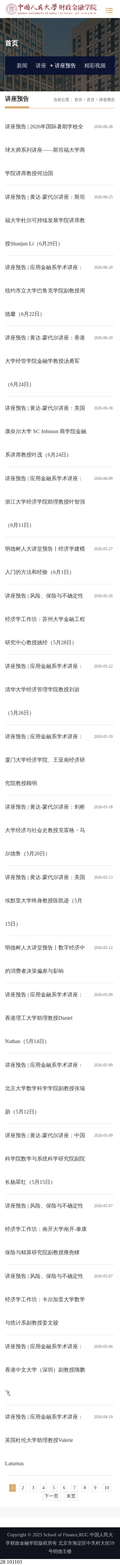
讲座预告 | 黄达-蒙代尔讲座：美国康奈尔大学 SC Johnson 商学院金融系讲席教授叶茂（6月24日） (45, 431)
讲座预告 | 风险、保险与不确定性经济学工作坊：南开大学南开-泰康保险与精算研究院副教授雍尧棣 (46, 1229)
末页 (71, 1496)
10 (106, 1487)
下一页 (51, 1496)
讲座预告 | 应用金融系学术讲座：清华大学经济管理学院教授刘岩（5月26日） (44, 689)
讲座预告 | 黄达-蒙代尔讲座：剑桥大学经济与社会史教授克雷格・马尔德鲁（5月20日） (45, 830)
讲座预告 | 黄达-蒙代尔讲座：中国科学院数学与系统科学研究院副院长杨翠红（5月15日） (45, 1158)
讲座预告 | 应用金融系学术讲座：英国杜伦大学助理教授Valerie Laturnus (44, 1440)
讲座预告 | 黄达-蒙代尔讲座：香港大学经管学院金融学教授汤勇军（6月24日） (45, 361)
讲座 (41, 65)
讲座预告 (65, 65)
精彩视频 (95, 65)
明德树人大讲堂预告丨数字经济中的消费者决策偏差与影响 (45, 959)
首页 (78, 99)
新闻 (22, 65)
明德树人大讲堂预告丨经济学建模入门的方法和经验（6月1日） (45, 560)
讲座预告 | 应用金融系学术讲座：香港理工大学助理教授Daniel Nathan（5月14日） (44, 1018)
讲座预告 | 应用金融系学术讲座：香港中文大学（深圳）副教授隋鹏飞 (45, 1370)
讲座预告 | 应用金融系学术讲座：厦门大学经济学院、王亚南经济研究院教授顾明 (45, 760)
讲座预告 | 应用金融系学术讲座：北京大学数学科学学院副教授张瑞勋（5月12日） (45, 1088)
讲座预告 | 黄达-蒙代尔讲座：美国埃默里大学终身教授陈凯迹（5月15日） (45, 900)
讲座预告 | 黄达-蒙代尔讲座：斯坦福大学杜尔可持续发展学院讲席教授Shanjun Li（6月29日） (45, 220)
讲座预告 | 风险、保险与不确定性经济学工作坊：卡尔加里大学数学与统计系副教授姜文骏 (45, 1299)
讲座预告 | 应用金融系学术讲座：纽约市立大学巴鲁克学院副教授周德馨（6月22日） (45, 290)
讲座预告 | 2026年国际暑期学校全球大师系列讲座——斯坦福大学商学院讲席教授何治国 (45, 150)
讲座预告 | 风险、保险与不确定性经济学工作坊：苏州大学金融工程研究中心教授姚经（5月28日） (45, 619)
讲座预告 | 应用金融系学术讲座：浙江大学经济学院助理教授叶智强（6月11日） (45, 502)
